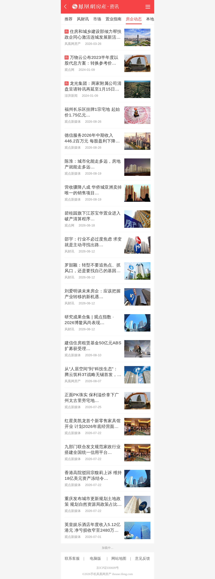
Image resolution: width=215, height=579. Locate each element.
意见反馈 (142, 558)
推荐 (69, 19)
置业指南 (113, 19)
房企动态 (134, 19)
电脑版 (95, 558)
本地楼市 (154, 19)
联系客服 (72, 558)
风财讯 (83, 19)
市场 (97, 19)
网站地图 (118, 558)
